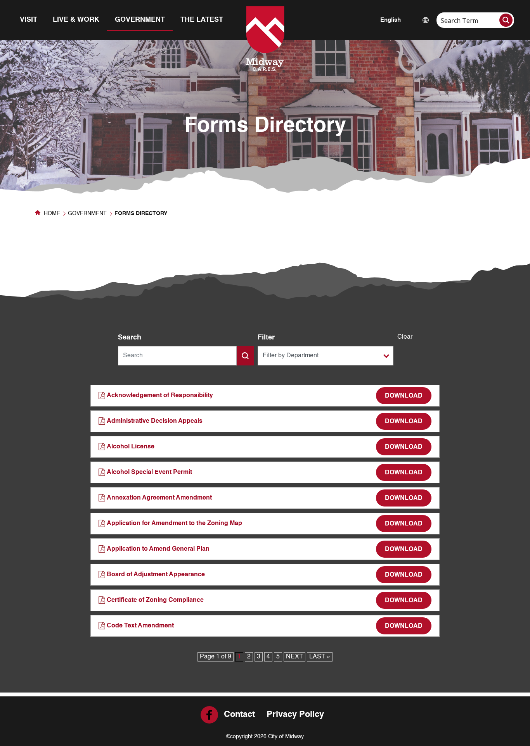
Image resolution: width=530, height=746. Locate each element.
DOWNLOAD (404, 396)
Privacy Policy (295, 714)
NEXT (294, 657)
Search (129, 337)
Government (140, 19)
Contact (239, 714)
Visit (28, 19)
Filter (266, 337)
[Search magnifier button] (506, 20)
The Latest (201, 19)
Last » (319, 657)
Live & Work (76, 19)
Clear (404, 337)
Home (51, 213)
